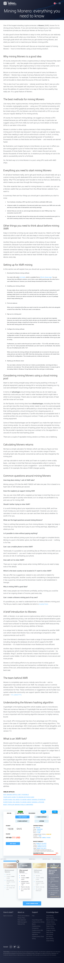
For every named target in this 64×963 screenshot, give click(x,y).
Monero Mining (50, 928)
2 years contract (41, 817)
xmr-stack (22, 277)
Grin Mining (49, 936)
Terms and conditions (23, 915)
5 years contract (22, 821)
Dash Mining (49, 932)
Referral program (22, 922)
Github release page (46, 277)
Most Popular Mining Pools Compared (18, 804)
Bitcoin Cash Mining (51, 920)
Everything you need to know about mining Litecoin (23, 802)
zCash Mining (50, 940)
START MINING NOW (32, 903)
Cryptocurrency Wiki (37, 930)
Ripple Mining (50, 926)
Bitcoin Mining (50, 918)
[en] (55, 3)
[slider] (17, 861)
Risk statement (22, 920)
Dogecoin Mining (50, 930)
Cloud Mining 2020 (37, 920)
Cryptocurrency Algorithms (36, 933)
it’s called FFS (16, 695)
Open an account (8, 915)
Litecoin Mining (50, 922)
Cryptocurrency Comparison (36, 927)
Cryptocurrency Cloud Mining (38, 937)
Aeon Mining (49, 934)
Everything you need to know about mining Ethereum (24, 799)
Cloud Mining (49, 915)
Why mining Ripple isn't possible (16, 794)
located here (43, 604)
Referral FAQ (21, 924)
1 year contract (22, 817)
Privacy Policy (21, 918)
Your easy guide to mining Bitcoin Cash (18, 797)
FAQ (33, 915)
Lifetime (41, 821)
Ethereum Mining (51, 924)
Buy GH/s (13, 843)
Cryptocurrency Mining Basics (38, 923)
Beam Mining (49, 938)
